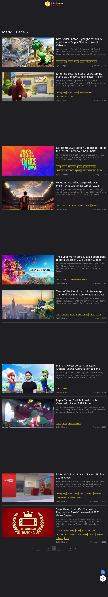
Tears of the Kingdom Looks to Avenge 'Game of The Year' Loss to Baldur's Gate (80, 293)
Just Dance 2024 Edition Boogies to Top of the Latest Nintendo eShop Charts (81, 149)
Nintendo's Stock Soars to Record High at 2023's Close (80, 476)
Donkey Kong (61, 62)
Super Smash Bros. (89, 171)
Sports (77, 171)
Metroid (65, 314)
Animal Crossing (62, 530)
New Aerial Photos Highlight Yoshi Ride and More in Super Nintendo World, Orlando (79, 42)
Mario (70, 62)
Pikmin (92, 314)
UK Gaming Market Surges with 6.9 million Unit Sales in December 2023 (77, 184)
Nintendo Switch (86, 93)
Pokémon (97, 493)
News (76, 62)
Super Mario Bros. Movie (78, 279)
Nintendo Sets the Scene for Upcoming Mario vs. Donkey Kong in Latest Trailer (79, 75)
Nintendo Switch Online (65, 96)
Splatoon (60, 538)
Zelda (100, 171)
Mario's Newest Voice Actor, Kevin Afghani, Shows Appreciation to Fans (78, 367)
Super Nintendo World (88, 62)
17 (70, 548)
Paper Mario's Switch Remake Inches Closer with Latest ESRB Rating (77, 402)
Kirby (58, 167)
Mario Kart (72, 167)
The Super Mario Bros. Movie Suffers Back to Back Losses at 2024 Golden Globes (81, 258)
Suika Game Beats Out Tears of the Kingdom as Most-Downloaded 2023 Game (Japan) (77, 512)
